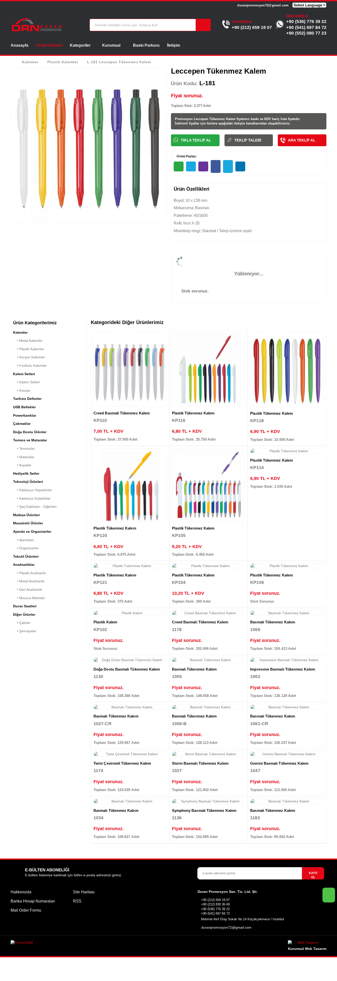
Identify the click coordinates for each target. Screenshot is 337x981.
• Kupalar (22, 465)
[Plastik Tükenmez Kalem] (208, 370)
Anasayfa (19, 45)
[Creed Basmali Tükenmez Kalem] (130, 370)
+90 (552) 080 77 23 (306, 33)
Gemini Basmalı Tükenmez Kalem (279, 763)
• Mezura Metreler (29, 598)
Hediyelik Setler (26, 473)
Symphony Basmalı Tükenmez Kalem (204, 810)
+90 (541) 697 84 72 (306, 27)
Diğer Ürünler (24, 614)
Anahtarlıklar (24, 565)
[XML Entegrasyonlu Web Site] (88, 943)
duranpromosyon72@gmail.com (262, 5)
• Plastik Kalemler (28, 349)
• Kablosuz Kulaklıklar (32, 498)
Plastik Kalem (105, 622)
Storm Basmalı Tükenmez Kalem (200, 763)
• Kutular (21, 390)
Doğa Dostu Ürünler (29, 432)
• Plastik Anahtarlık (29, 573)
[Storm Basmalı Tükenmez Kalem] (208, 754)
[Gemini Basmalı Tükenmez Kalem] (287, 754)
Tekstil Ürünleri (25, 556)
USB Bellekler (24, 407)
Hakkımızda (21, 892)
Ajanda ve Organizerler (32, 531)
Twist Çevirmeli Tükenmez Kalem (122, 763)
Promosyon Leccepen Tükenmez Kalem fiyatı (209, 119)
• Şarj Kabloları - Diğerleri (34, 507)
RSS (77, 901)
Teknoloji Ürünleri (28, 482)
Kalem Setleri (24, 374)
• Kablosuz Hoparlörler (32, 490)
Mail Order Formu (26, 910)
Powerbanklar (24, 415)
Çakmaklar (22, 424)
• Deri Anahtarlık (27, 590)
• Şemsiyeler (25, 631)
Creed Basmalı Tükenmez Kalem (200, 622)
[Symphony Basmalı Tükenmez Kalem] (208, 801)
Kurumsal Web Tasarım (307, 949)
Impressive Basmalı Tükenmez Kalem (282, 669)
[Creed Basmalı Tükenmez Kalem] (208, 613)
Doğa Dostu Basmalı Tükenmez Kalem (127, 669)
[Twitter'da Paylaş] (228, 166)
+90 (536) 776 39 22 (306, 21)
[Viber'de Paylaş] (203, 166)
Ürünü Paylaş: (186, 156)
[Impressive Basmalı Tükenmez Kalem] (287, 660)
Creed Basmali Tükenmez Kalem (122, 413)
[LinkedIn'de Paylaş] (240, 166)
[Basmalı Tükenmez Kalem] (287, 613)
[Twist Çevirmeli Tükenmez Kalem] (130, 754)
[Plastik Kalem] (130, 613)
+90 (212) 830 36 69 (215, 904)
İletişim (173, 45)
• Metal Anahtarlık (28, 581)
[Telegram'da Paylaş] (191, 166)
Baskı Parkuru (146, 45)
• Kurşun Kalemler (29, 357)
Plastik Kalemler (62, 62)
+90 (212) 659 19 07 (252, 27)
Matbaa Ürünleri (26, 515)
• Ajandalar (23, 540)
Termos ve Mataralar (30, 440)
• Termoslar (24, 448)
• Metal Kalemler (28, 341)
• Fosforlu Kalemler (30, 366)
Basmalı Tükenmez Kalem (272, 622)
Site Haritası (83, 892)
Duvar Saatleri (25, 606)
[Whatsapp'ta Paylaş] (179, 166)
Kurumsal (111, 45)
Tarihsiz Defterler (27, 399)
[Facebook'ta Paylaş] (216, 166)
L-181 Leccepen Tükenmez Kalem (119, 62)
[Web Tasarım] (307, 943)
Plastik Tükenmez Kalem (193, 413)
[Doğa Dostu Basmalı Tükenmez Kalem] (130, 660)
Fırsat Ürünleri (49, 45)
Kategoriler (80, 45)
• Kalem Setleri (26, 382)
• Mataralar (23, 457)
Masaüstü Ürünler (28, 523)
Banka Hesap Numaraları (33, 901)
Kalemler (30, 62)
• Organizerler (26, 548)
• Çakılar (21, 623)
